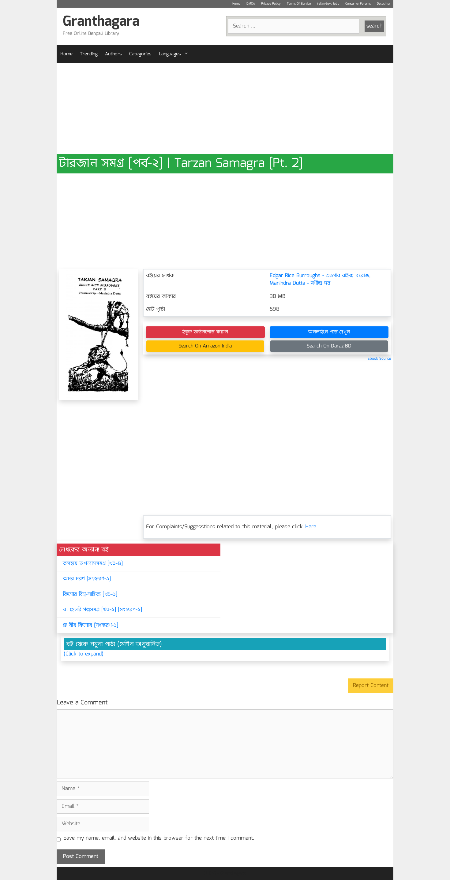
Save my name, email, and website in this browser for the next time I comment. (158, 838)
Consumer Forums (358, 3)
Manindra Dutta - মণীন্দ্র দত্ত (300, 283)
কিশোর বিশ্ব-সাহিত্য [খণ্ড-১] (90, 594)
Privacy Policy (271, 3)
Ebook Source (379, 359)
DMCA (250, 3)
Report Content (370, 685)
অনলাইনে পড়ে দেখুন (329, 332)
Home (236, 3)
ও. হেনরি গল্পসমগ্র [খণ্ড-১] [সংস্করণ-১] (102, 610)
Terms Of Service (299, 3)
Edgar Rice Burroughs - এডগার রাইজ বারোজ (319, 276)
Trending (89, 54)
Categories (140, 54)
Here (310, 527)
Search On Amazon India (205, 346)
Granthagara (101, 22)
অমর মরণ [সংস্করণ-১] (87, 579)
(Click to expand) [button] (83, 654)
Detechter (383, 3)
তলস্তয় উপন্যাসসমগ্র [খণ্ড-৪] (93, 563)
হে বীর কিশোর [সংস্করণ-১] (90, 625)
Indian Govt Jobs (328, 3)
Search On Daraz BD (329, 346)
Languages (170, 54)
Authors (113, 54)
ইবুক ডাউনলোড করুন (205, 332)
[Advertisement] (225, 108)
